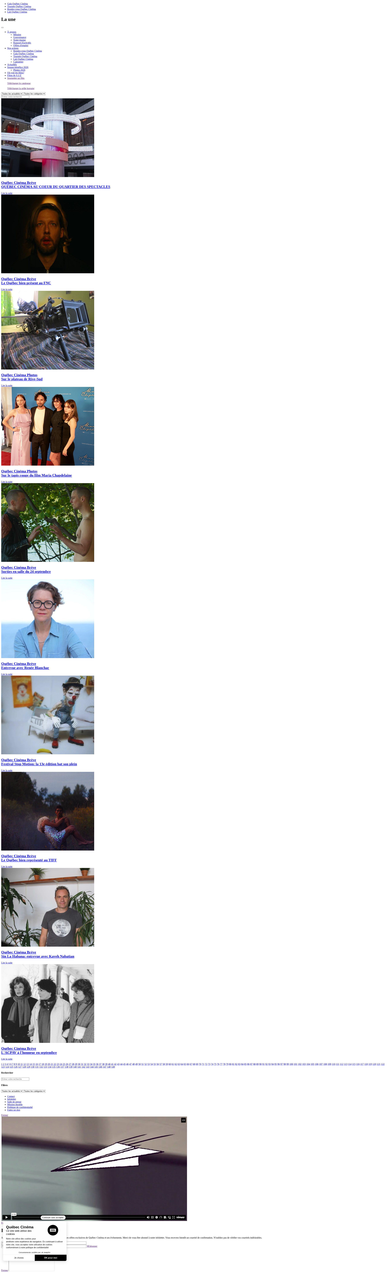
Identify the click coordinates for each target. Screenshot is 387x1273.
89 (257, 1064)
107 (321, 1064)
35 (94, 1064)
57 (160, 1064)
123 (3, 1067)
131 (37, 1067)
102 (300, 1064)
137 (62, 1067)
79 (227, 1064)
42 (115, 1064)
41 (112, 1064)
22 (55, 1064)
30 (79, 1064)
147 (104, 1067)
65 (185, 1064)
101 (295, 1064)
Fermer (4, 1115)
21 (52, 1064)
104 (308, 1064)
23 (58, 1064)
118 (366, 1064)
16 (37, 1064)
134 (49, 1067)
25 (64, 1064)
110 (333, 1064)
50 (139, 1064)
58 (164, 1064)
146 (100, 1067)
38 (103, 1064)
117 (362, 1064)
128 (24, 1067)
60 (170, 1064)
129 (28, 1067)
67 (191, 1064)
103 (304, 1064)
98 (284, 1064)
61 (173, 1064)
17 (40, 1064)
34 (91, 1064)
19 (46, 1064)
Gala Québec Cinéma (17, 3)
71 (203, 1064)
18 (43, 1064)
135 (54, 1067)
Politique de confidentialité (20, 1107)
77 (221, 1064)
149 (113, 1067)
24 (61, 1064)
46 (127, 1064)
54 (151, 1064)
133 (45, 1067)
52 (145, 1064)
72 (206, 1064)
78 (224, 1064)
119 (370, 1064)
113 (345, 1064)
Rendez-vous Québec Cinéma (21, 9)
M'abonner (92, 1246)
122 (383, 1064)
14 (30, 1064)
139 (71, 1067)
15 (34, 1064)
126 (16, 1067)
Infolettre (11, 1099)
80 (230, 1064)
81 (233, 1064)
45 (124, 1064)
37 (100, 1064)
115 (354, 1064)
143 (87, 1067)
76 (218, 1064)
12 (24, 1064)
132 (41, 1067)
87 (251, 1064)
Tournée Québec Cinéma (19, 6)
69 (197, 1064)
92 (266, 1064)
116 (358, 1064)
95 (275, 1064)
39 (106, 1064)
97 (281, 1064)
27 (70, 1064)
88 (254, 1064)
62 (176, 1064)
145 (96, 1067)
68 (194, 1064)
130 (32, 1067)
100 (291, 1064)
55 (154, 1064)
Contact (11, 1096)
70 (200, 1064)
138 (66, 1067)
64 (182, 1064)
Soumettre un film (15, 78)
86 (248, 1064)
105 (312, 1064)
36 (97, 1064)
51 (142, 1064)
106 (317, 1064)
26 (67, 1064)
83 (239, 1064)
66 (188, 1064)
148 (109, 1067)
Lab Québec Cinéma (17, 12)
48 (133, 1064)
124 (7, 1067)
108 (325, 1064)
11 (22, 1064)
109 (329, 1064)
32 (85, 1064)
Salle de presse (14, 1102)
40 (109, 1064)
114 (349, 1064)
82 (236, 1064)
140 (75, 1067)
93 (269, 1064)
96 (278, 1064)
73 (209, 1064)
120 (374, 1064)
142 (83, 1067)
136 (58, 1067)
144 (92, 1067)
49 (136, 1064)
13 (27, 1064)
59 (167, 1064)
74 (212, 1064)
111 (337, 1064)
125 (11, 1067)
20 (49, 1064)
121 (378, 1064)
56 (157, 1064)
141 (79, 1067)
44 (121, 1064)
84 (242, 1064)
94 (272, 1064)
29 (76, 1064)
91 (263, 1064)
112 (341, 1064)
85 (245, 1064)
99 (287, 1064)
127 (20, 1067)
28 (73, 1064)
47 (130, 1064)
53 (148, 1064)
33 (88, 1064)
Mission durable (15, 1104)
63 (179, 1064)
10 (19, 1064)
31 (82, 1064)
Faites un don (13, 1110)
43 (118, 1064)
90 (260, 1064)
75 (215, 1064)
